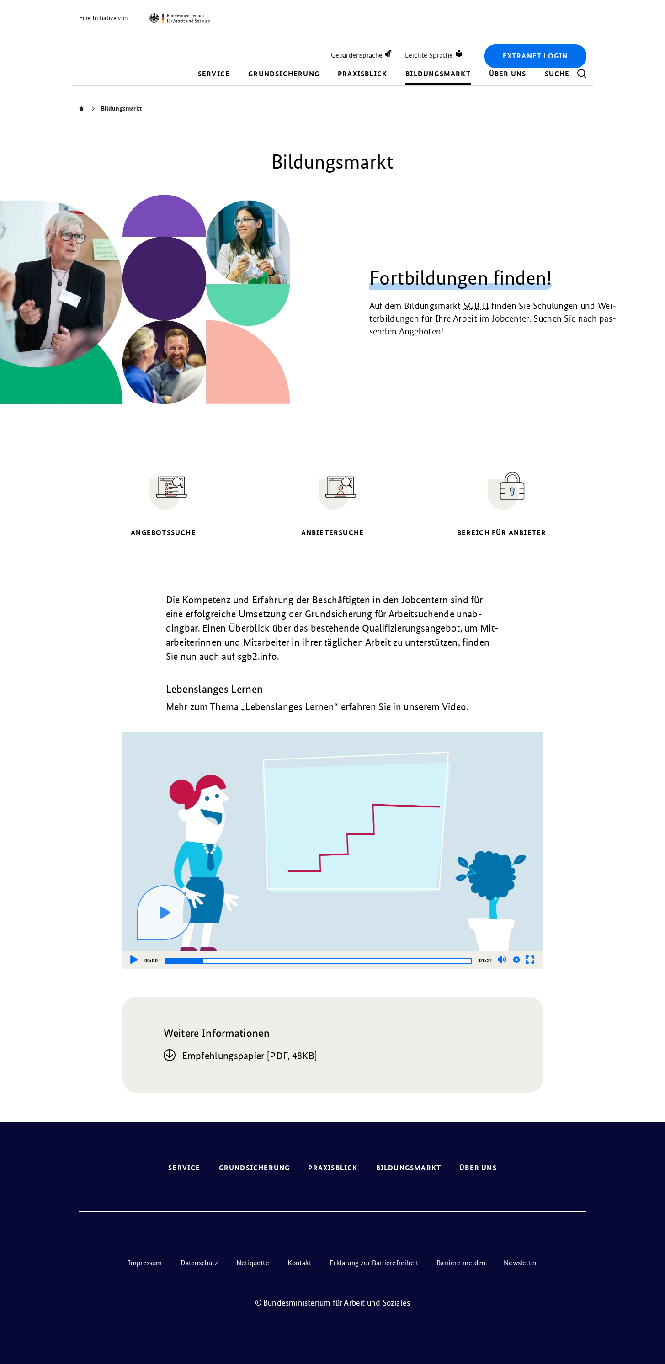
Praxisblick (362, 73)
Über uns (508, 73)
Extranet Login (535, 56)
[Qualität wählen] (516, 959)
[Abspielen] (164, 912)
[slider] (318, 961)
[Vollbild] (530, 959)
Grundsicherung (283, 73)
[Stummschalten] (502, 959)
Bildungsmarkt (438, 73)
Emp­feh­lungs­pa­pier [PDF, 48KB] (250, 1055)
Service (214, 73)
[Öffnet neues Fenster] (179, 18)
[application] (332, 850)
